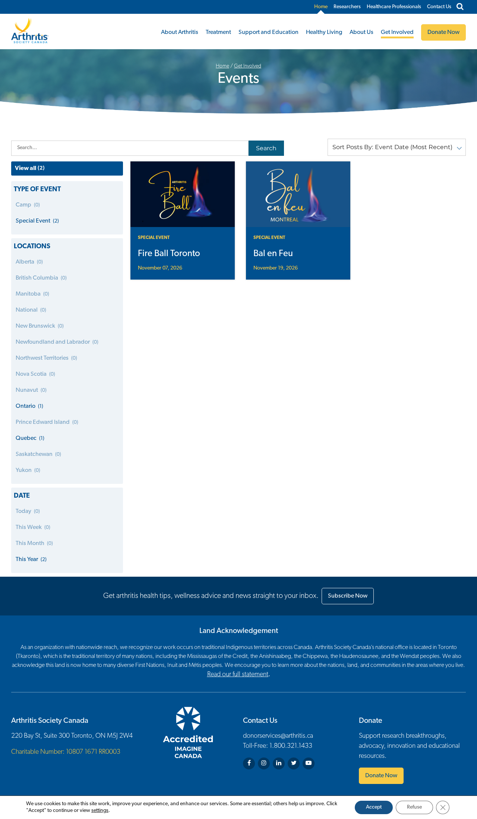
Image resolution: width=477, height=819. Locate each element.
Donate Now (381, 776)
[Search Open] (460, 7)
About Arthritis (179, 32)
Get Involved (397, 32)
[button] (397, 147)
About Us (361, 32)
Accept (374, 807)
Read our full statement (237, 674)
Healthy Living (324, 32)
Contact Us (439, 7)
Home (321, 7)
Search (266, 148)
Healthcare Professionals (394, 7)
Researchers (347, 7)
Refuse (414, 807)
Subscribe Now (347, 596)
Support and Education (268, 32)
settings (99, 810)
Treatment (218, 32)
